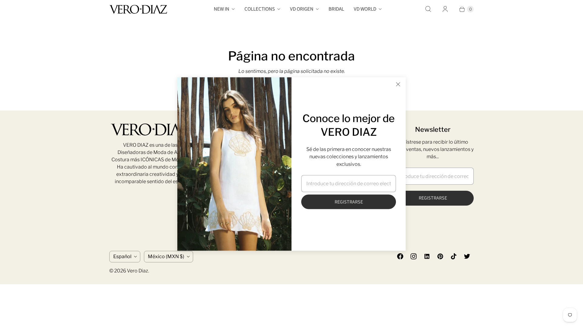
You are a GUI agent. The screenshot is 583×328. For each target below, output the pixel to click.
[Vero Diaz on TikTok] (453, 256)
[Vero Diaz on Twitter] (467, 256)
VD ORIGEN (301, 9)
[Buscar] (428, 9)
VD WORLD (365, 9)
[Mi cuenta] (445, 9)
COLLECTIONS (259, 9)
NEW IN (221, 9)
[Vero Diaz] (138, 9)
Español (122, 256)
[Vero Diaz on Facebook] (400, 256)
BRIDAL (336, 9)
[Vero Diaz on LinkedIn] (427, 256)
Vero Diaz (137, 271)
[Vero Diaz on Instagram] (413, 256)
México (166, 256)
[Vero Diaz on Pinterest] (440, 256)
